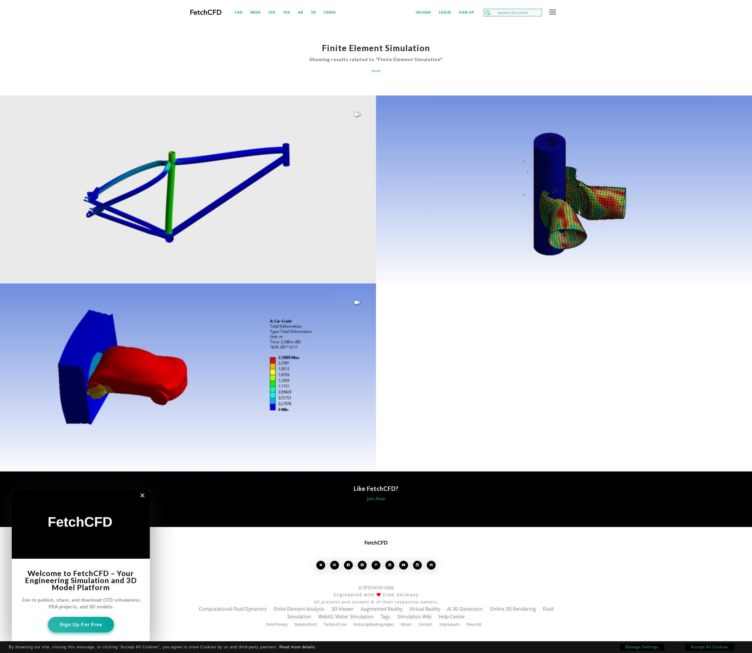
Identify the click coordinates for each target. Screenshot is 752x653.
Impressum (449, 624)
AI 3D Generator (465, 609)
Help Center (452, 616)
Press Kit (473, 624)
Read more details (297, 647)
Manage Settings (642, 647)
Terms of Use (335, 624)
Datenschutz (306, 624)
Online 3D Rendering (513, 609)
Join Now (376, 498)
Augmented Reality (381, 609)
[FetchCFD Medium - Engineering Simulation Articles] (334, 565)
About (406, 624)
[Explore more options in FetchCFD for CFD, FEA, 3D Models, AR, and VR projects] (551, 12)
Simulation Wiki (414, 616)
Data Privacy (277, 624)
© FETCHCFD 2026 (376, 587)
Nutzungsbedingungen (373, 624)
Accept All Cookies (709, 647)
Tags (385, 616)
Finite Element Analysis (299, 609)
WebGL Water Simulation (346, 616)
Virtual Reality (424, 609)
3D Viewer (342, 609)
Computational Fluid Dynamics (233, 609)
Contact (425, 624)
